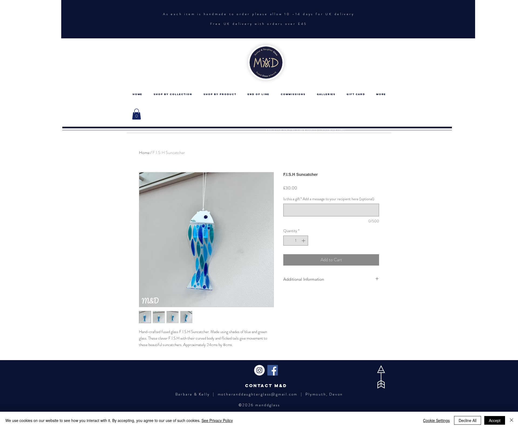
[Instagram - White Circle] (259, 370)
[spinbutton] (296, 240)
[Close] (511, 420)
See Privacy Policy (217, 420)
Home (144, 152)
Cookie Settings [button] (436, 420)
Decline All (467, 420)
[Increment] (304, 240)
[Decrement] (287, 240)
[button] (136, 114)
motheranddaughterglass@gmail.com (258, 394)
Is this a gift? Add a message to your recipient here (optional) (328, 199)
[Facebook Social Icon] (272, 370)
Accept (494, 420)
